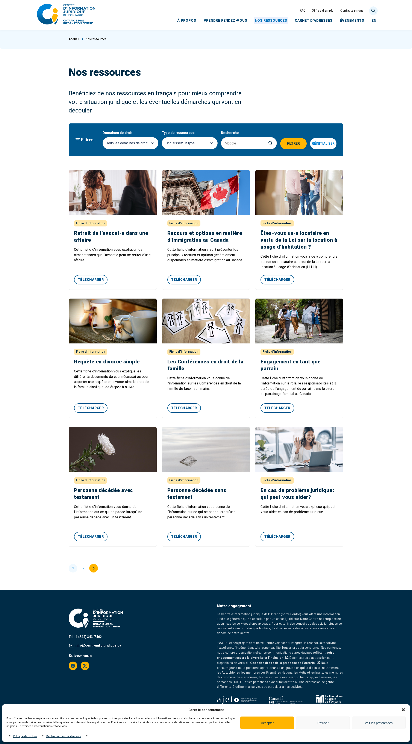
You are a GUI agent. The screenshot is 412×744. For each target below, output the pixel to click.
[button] (403, 710)
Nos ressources (271, 20)
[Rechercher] (373, 10)
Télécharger (91, 280)
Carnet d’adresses (313, 20)
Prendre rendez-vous (225, 20)
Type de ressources (178, 133)
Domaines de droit (117, 133)
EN (374, 20)
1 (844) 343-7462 (89, 637)
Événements (352, 20)
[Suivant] (93, 568)
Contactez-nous (352, 10)
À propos (186, 20)
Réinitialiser (323, 143)
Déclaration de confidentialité (63, 736)
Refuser (323, 723)
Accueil (74, 39)
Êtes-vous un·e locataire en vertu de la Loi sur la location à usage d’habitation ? (299, 240)
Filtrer (293, 143)
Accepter (267, 723)
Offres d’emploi (323, 10)
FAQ (303, 10)
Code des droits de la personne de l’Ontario (285, 663)
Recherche (230, 133)
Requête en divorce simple (107, 362)
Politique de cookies (25, 736)
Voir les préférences (379, 723)
